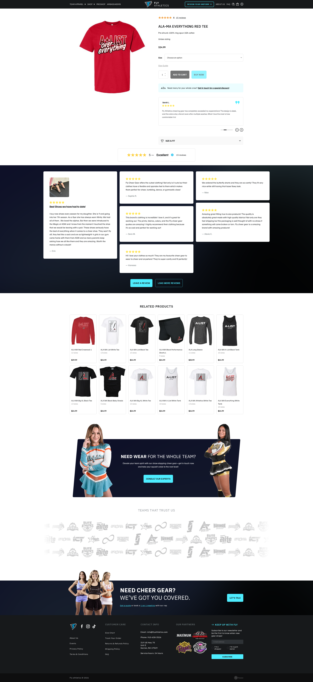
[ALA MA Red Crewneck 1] (83, 331)
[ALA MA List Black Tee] (142, 331)
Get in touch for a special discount (213, 88)
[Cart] (237, 4)
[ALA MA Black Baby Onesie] (112, 382)
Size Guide (163, 65)
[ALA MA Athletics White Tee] (200, 382)
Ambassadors (114, 4)
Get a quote (125, 605)
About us (220, 4)
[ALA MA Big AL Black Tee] (83, 382)
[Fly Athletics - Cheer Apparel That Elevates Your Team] (156, 4)
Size (160, 57)
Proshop (100, 4)
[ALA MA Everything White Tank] (230, 382)
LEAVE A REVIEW (141, 283)
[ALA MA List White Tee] (112, 331)
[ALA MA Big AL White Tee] (142, 382)
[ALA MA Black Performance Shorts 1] (171, 331)
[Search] (233, 4)
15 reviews (181, 17)
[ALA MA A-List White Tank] (171, 382)
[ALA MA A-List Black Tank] (230, 331)
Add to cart (180, 74)
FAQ (228, 4)
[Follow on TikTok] (94, 627)
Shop (89, 4)
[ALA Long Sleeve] (200, 331)
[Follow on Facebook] (82, 627)
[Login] (241, 4)
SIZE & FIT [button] (170, 140)
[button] (237, 130)
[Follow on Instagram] (88, 627)
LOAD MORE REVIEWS (169, 283)
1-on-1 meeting (148, 605)
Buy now (199, 74)
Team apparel (76, 4)
